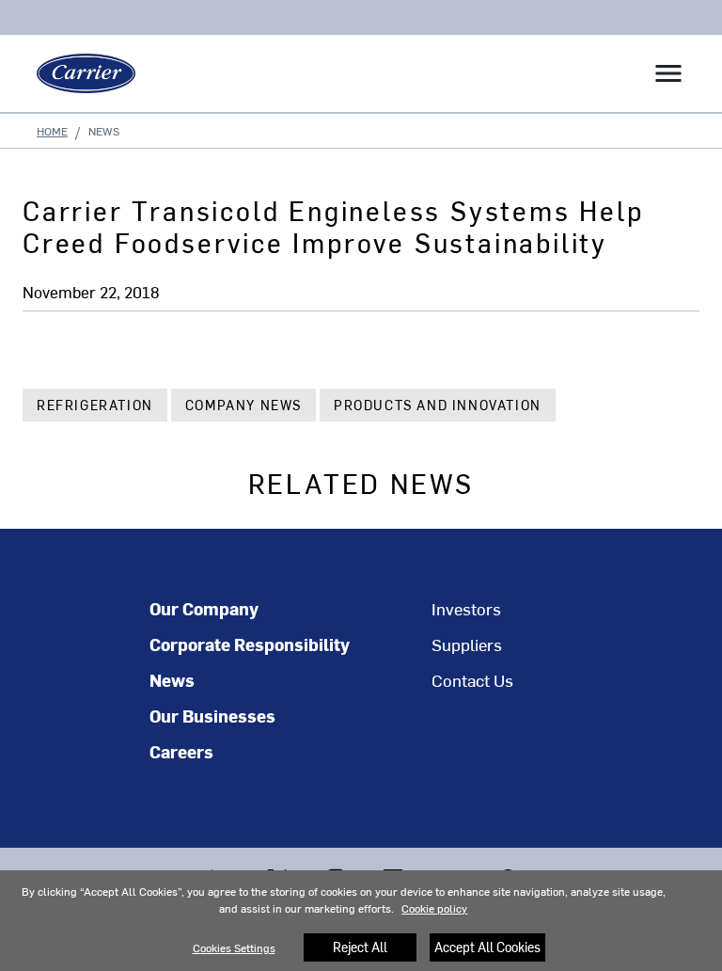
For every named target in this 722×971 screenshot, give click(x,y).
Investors (466, 608)
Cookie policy (434, 907)
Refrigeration (95, 405)
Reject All (360, 947)
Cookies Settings (234, 947)
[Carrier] (79, 73)
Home (52, 130)
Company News (243, 405)
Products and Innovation (438, 405)
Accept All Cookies (487, 947)
